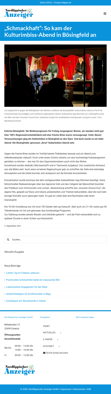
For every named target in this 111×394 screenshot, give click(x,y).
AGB (89, 389)
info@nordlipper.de (62, 2)
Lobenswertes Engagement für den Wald (26, 287)
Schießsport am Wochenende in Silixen (26, 301)
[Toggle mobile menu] (105, 13)
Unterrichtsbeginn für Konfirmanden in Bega (28, 294)
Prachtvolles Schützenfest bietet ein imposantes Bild (33, 280)
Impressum (65, 389)
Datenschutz (79, 389)
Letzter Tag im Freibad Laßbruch (22, 273)
